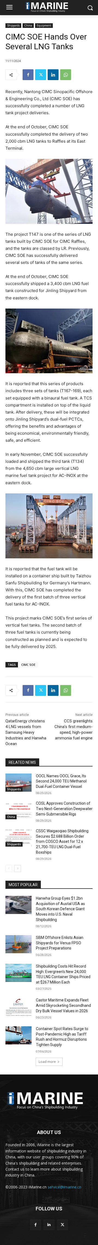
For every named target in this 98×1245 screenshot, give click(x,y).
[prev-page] (8, 868)
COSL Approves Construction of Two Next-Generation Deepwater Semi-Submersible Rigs (64, 808)
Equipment (44, 25)
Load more (47, 1061)
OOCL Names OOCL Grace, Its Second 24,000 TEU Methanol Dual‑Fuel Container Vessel (61, 781)
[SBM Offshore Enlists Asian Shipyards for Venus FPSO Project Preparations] (18, 944)
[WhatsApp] (65, 74)
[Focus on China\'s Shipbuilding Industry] (49, 1099)
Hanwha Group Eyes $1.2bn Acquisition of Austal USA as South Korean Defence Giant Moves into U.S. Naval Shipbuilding (60, 909)
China (28, 25)
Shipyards (13, 25)
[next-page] (17, 868)
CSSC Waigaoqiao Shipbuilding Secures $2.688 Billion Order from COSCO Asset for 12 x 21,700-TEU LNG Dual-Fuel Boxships (62, 841)
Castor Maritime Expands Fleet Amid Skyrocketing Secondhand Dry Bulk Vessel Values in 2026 (63, 1005)
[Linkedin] (53, 74)
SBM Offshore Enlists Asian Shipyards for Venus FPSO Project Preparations (59, 942)
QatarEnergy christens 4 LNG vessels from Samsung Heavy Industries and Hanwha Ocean (25, 732)
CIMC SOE (28, 665)
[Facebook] (28, 74)
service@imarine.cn (64, 1187)
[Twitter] (40, 74)
